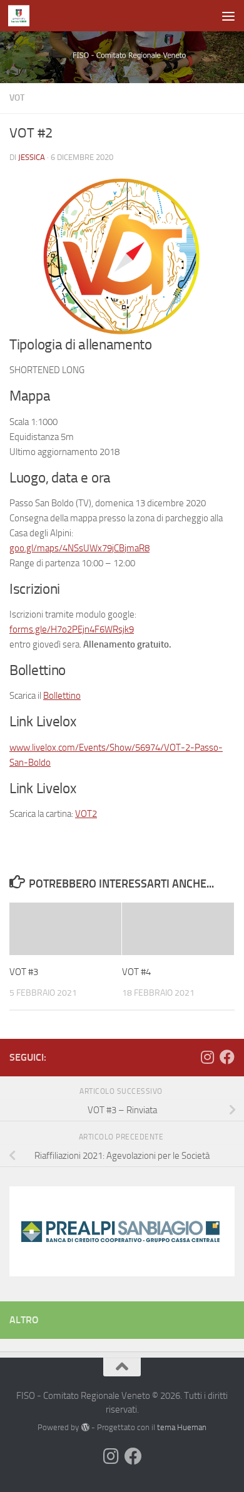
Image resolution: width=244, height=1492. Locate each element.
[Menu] (228, 15)
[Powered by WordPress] (85, 1427)
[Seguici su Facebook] (227, 1056)
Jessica (31, 157)
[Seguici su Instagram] (207, 1056)
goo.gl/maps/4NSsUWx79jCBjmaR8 (79, 548)
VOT (16, 98)
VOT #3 (23, 972)
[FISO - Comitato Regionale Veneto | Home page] (22, 15)
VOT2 (86, 813)
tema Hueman (181, 1427)
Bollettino (62, 695)
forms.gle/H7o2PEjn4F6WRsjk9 (71, 629)
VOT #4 (136, 972)
